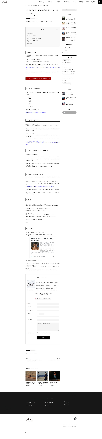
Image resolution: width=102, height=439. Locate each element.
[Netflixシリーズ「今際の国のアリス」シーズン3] (63, 98)
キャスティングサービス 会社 (61, 432)
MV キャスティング (66, 62)
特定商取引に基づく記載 (72, 424)
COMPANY (81, 2)
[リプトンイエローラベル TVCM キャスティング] (63, 23)
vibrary (74, 2)
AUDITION (66, 2)
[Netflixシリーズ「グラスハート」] (63, 93)
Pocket (36, 18)
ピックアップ (37, 15)
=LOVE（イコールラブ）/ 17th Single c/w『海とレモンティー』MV (34, 361)
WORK (41, 2)
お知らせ (65, 50)
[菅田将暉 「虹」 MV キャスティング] (63, 39)
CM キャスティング (66, 60)
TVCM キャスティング (66, 64)
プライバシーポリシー (65, 424)
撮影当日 (29, 41)
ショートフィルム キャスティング (68, 73)
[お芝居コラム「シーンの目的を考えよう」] (63, 28)
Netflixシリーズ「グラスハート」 (71, 92)
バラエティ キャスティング (67, 78)
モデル (64, 80)
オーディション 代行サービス (40, 432)
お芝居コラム (66, 49)
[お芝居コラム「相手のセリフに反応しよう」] (63, 33)
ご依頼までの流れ (31, 33)
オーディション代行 (49, 398)
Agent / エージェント (30, 405)
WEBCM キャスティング (34, 353)
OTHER (67, 398)
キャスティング (72, 71)
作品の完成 (30, 43)
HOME (28, 398)
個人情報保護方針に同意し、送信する (45, 332)
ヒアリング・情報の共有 (32, 35)
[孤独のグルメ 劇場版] (63, 103)
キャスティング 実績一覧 (51, 432)
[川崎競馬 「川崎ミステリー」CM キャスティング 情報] (63, 18)
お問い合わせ (66, 404)
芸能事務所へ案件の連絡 (32, 36)
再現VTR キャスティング (67, 82)
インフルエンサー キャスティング (68, 69)
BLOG (87, 2)
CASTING (50, 2)
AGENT (59, 2)
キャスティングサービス (30, 402)
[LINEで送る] (32, 18)
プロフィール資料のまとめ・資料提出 (34, 38)
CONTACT (93, 2)
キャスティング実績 (30, 15)
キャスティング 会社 (71, 432)
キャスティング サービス (30, 432)
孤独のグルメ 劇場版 (69, 103)
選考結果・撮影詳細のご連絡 (33, 40)
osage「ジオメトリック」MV (54, 360)
